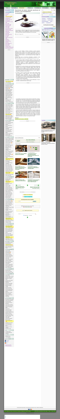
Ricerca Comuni (7, 319)
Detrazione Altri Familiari (9, 280)
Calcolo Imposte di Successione (8, 252)
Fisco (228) (7, 35)
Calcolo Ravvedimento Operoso (8, 291)
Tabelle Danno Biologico (9, 235)
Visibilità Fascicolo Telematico (8, 149)
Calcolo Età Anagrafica (8, 318)
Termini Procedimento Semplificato (8, 128)
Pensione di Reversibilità (9, 255)
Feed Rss (6, 14)
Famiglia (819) (7, 18)
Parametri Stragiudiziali (8, 189)
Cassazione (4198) (8, 17)
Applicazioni (13, 7)
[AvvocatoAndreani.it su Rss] (31, 409)
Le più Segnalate (7, 337)
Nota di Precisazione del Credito (9, 157)
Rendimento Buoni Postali (9, 272)
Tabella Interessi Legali (8, 115)
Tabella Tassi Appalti (8, 118)
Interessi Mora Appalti (8, 117)
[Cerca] (35, 214)
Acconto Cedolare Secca (9, 289)
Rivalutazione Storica (8, 93)
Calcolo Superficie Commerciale (8, 263)
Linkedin (7, 341)
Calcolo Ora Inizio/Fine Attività (8, 307)
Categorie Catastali (8, 260)
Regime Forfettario (8, 293)
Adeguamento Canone (8, 89)
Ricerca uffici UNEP (8, 164)
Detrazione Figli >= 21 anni (9, 276)
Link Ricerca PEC (8, 331)
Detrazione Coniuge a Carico (8, 279)
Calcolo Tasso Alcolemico (9, 300)
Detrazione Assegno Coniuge (8, 286)
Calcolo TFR (7, 296)
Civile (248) (7, 33)
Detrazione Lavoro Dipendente (8, 282)
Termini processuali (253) (9, 30)
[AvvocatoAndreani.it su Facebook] (28, 409)
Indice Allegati (7, 161)
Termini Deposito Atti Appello (8, 132)
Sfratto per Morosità (8, 154)
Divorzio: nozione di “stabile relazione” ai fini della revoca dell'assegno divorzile (34, 187)
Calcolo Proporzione (8, 323)
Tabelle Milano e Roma (8, 238)
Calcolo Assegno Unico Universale (8, 295)
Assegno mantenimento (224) (8, 38)
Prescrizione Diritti (8, 301)
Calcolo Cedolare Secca (9, 265)
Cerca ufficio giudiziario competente (8, 163)
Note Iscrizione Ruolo (8, 165)
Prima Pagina (7, 13)
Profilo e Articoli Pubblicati (30, 141)
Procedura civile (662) (8, 19)
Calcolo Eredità (7, 250)
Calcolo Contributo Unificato (9, 138)
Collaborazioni (44, 7)
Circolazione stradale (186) (9, 47)
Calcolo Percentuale (8, 309)
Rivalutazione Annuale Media (8, 98)
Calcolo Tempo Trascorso (9, 305)
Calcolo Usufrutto (8, 253)
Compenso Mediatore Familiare (8, 209)
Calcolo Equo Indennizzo (9, 234)
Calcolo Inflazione (8, 100)
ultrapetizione (48, 22)
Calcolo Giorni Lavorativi (9, 304)
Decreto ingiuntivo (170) (9, 48)
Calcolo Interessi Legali (8, 104)
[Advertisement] (9, 65)
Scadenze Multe (7, 134)
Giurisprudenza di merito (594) (9, 22)
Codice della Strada (8, 175)
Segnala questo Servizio (28, 210)
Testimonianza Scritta (8, 171)
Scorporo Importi (7, 185)
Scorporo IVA (7, 308)
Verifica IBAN (7, 317)
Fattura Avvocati (7, 186)
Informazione (21, 7)
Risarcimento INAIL (8, 233)
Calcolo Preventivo (8, 221)
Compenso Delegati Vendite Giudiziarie (9, 207)
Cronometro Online (8, 328)
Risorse (29, 7)
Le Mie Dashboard (8, 82)
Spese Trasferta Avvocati (9, 190)
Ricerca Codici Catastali (8, 261)
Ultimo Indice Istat (8, 96)
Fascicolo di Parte (8, 142)
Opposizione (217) (8, 41)
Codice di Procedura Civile (9, 174)
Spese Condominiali (8, 267)
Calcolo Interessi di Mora (9, 105)
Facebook (7, 340)
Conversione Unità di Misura (8, 325)
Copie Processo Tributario (9, 141)
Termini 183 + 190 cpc (8, 129)
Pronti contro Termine (8, 271)
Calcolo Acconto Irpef (8, 288)
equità (51, 21)
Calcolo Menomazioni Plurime (8, 232)
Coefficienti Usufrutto (8, 254)
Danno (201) (7, 45)
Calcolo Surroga (7, 112)
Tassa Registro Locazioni (9, 266)
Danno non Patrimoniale (9, 228)
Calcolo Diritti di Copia (8, 140)
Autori (6, 15)
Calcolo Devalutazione (8, 92)
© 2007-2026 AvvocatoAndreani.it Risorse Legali (40, 411)
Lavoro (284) (7, 27)
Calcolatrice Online (8, 222)
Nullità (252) (7, 31)
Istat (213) (6, 42)
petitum (43, 22)
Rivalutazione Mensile (8, 86)
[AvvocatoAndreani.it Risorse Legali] (11, 3)
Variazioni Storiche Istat (8, 94)
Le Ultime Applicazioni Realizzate (8, 333)
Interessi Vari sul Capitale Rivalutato (9, 88)
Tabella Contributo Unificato (9, 139)
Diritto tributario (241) (8, 34)
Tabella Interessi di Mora (9, 116)
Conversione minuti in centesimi (8, 327)
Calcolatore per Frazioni (9, 322)
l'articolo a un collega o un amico (49, 13)
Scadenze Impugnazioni (9, 133)
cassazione (44, 18)
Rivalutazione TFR (8, 99)
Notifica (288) (7, 26)
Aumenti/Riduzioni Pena (9, 242)
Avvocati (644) (7, 20)
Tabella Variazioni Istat (8, 95)
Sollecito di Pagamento (8, 152)
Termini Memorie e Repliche (8, 124)
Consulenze (36, 7)
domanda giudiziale (45, 21)
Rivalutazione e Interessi (9, 85)
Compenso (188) (7, 46)
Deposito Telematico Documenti (8, 147)
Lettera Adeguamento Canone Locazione (8, 91)
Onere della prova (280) (9, 28)
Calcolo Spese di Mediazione (7, 214)
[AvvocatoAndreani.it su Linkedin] (30, 409)
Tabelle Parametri (8, 191)
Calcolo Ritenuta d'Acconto (9, 220)
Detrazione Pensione (8, 284)
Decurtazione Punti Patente (9, 299)
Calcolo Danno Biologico (9, 225)
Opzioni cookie (53, 411)
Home (7, 7)
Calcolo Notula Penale (8, 198)
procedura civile (50, 18)
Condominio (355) (8, 25)
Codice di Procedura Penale (8, 247)
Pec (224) (6, 36)
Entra (54, 10)
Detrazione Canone (8, 287)
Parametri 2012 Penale (8, 193)
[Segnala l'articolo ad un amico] (38, 34)
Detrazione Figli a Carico (9, 277)
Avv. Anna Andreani (30, 139)
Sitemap (29, 411)
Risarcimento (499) (8, 24)
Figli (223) (6, 39)
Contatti (52, 7)
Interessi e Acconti (8, 107)
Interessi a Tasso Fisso (8, 106)
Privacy (49, 411)
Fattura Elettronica (8, 200)
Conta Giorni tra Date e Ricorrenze (8, 303)
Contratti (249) (7, 32)
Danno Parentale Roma (8, 229)
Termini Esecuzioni (8, 130)
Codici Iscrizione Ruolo (8, 166)
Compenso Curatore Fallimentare (8, 205)
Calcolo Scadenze (8, 121)
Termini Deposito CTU (8, 135)
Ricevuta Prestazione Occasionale (8, 212)
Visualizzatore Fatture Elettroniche (8, 183)
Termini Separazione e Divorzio (8, 126)
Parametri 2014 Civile (8, 187)
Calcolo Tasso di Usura (8, 113)
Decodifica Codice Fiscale (9, 315)
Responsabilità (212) (8, 43)
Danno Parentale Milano (9, 230)
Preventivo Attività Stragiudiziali (8, 179)
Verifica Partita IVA (8, 316)
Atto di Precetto (7, 155)
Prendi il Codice (27, 206)
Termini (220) (7, 40)
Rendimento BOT (8, 270)
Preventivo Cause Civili (8, 178)
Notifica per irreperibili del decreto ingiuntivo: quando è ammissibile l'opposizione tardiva (20, 187)
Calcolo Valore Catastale (9, 259)
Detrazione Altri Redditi (8, 283)
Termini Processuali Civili (9, 122)
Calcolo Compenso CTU (9, 204)
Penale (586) (7, 23)
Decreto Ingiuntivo (8, 153)
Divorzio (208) (7, 44)
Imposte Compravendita (9, 264)
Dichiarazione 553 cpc (8, 160)
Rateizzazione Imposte (8, 292)
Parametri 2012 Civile (8, 192)
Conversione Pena (8, 243)
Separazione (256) (8, 29)
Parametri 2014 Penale (8, 188)
